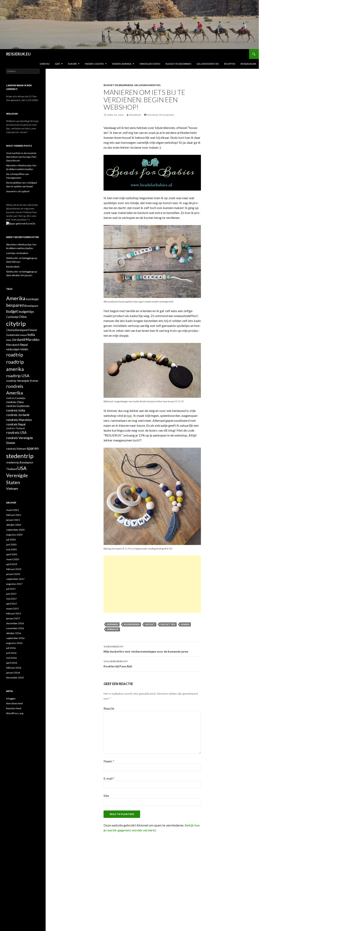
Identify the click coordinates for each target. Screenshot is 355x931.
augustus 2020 (14, 534)
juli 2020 (11, 539)
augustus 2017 (14, 583)
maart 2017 (12, 608)
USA (22, 468)
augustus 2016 (14, 643)
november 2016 (15, 628)
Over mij (45, 63)
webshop (113, 629)
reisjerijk (135, 114)
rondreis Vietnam (16, 448)
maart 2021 (12, 509)
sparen (185, 624)
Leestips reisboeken (17, 253)
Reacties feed (13, 708)
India (31, 334)
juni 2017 (11, 593)
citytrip (16, 323)
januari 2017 (13, 618)
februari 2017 (13, 613)
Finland (32, 330)
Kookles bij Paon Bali (118, 664)
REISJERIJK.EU (18, 54)
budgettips (168, 624)
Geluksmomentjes (208, 63)
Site (106, 796)
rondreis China (15, 402)
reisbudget (13, 349)
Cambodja (12, 316)
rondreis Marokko (19, 420)
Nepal (24, 344)
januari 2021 (13, 519)
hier (129, 415)
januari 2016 (13, 672)
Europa (72, 63)
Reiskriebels (13, 266)
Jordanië (18, 340)
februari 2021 (13, 514)
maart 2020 (12, 559)
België (35, 299)
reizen (24, 349)
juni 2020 (11, 544)
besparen (112, 624)
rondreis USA (16, 433)
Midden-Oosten (94, 63)
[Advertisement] (152, 584)
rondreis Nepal (15, 424)
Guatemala (12, 335)
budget (150, 624)
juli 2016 (11, 647)
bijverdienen (131, 624)
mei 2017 (11, 598)
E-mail (109, 778)
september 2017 (15, 578)
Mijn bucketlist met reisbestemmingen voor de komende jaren (146, 649)
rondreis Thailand (15, 428)
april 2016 (11, 662)
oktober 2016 (13, 633)
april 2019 (11, 564)
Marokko (32, 340)
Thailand (11, 469)
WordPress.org (14, 713)
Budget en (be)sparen (178, 63)
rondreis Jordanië (17, 415)
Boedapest (31, 305)
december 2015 (15, 677)
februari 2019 (13, 569)
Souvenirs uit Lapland (17, 191)
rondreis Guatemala (17, 406)
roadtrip (14, 354)
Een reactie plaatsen (160, 114)
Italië (9, 339)
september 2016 (15, 638)
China (23, 316)
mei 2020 (11, 549)
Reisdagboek (248, 63)
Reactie (109, 708)
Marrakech (12, 344)
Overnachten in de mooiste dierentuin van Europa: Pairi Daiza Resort (21, 157)
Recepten (229, 63)
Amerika (15, 298)
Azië (57, 63)
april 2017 (11, 603)
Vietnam (12, 488)
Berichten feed (14, 703)
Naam (109, 761)
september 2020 (15, 529)
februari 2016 (13, 667)
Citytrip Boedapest (17, 330)
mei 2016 (11, 657)
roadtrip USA (17, 375)
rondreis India (15, 410)
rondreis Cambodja (15, 398)
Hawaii (23, 334)
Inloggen (11, 698)
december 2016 (15, 623)
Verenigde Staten (149, 63)
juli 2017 (11, 588)
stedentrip (19, 455)
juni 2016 (11, 652)
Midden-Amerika (121, 63)
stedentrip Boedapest (19, 462)
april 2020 (11, 554)
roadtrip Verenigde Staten (22, 380)
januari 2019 (13, 574)
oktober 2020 (13, 524)
